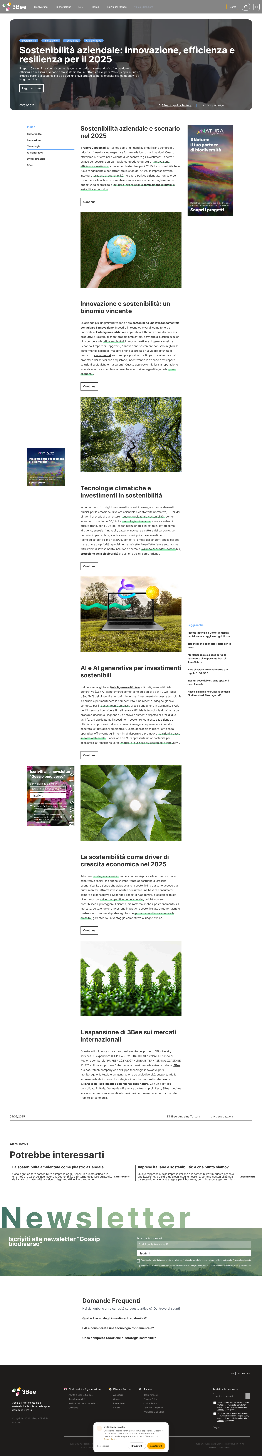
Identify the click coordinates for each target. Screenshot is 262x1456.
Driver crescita (36, 158)
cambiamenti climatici (158, 184)
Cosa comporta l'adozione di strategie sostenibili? (119, 1338)
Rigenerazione (63, 6)
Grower (116, 1399)
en (232, 1373)
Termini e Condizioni (153, 1407)
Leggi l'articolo (31, 88)
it (228, 1373)
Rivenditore (118, 1403)
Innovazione (34, 140)
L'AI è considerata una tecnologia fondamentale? (118, 1328)
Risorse (95, 6)
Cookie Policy (150, 1403)
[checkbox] (31, 804)
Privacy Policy (150, 1399)
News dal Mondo (117, 6)
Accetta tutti (156, 1446)
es (248, 1373)
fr (243, 1373)
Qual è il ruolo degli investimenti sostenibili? (114, 1318)
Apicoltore (118, 1395)
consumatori (102, 355)
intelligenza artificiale (125, 687)
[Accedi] (246, 7)
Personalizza (103, 1446)
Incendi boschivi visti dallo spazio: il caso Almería (208, 682)
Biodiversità (41, 6)
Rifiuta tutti (137, 1446)
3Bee (30, 165)
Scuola (116, 1407)
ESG (80, 6)
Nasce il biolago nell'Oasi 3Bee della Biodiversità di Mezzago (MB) (209, 693)
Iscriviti (38, 795)
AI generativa (35, 152)
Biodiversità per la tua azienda (84, 1403)
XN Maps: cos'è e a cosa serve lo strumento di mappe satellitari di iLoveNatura (207, 658)
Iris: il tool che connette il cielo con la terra (209, 645)
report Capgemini (94, 147)
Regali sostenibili (77, 1399)
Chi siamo (73, 1407)
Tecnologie (33, 146)
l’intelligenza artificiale (111, 332)
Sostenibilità (34, 133)
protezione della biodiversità (99, 553)
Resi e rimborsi (150, 1395)
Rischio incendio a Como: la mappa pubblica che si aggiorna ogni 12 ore (209, 634)
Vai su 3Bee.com (143, 6)
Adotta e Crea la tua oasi (81, 1395)
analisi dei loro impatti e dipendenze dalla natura (116, 1083)
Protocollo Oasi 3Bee (153, 1412)
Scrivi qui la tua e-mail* (43, 783)
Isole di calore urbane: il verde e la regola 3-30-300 (208, 671)
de (238, 1373)
